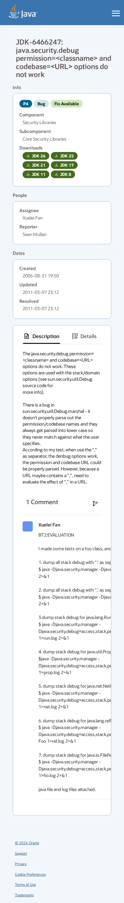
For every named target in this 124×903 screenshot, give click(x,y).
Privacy (21, 863)
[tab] (41, 336)
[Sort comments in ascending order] (95, 503)
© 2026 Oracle (27, 842)
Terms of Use (25, 884)
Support (21, 853)
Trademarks (24, 895)
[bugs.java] (23, 11)
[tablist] (62, 336)
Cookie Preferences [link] (30, 874)
